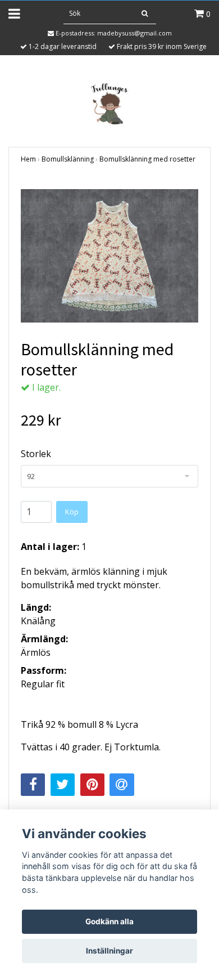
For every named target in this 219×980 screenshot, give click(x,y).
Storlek (36, 454)
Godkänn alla (109, 921)
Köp (72, 512)
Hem (28, 159)
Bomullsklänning (68, 159)
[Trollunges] (109, 102)
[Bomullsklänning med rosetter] (109, 256)
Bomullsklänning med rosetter (147, 159)
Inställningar (109, 950)
